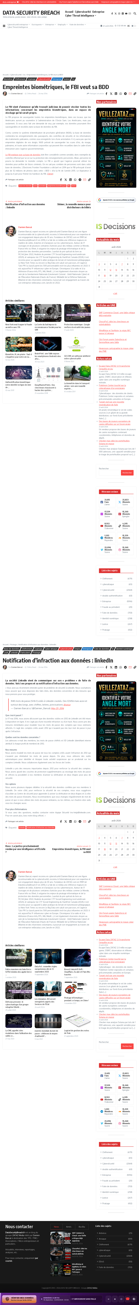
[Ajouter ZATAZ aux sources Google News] (134, 1299)
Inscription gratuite (70, 674)
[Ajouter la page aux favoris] (121, 1299)
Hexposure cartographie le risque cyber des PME (78, 1299)
